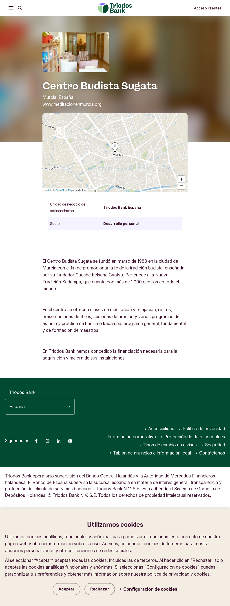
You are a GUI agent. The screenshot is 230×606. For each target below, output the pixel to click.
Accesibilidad (161, 428)
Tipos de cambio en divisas (170, 445)
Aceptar (66, 589)
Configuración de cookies (150, 589)
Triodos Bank (22, 392)
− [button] (181, 186)
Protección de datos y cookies (194, 436)
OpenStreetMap (64, 190)
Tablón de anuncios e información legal (152, 453)
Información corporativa (132, 436)
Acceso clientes (207, 8)
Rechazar (99, 589)
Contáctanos (212, 453)
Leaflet (47, 190)
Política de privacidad (204, 428)
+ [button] (181, 179)
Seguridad (215, 445)
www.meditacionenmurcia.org (72, 104)
